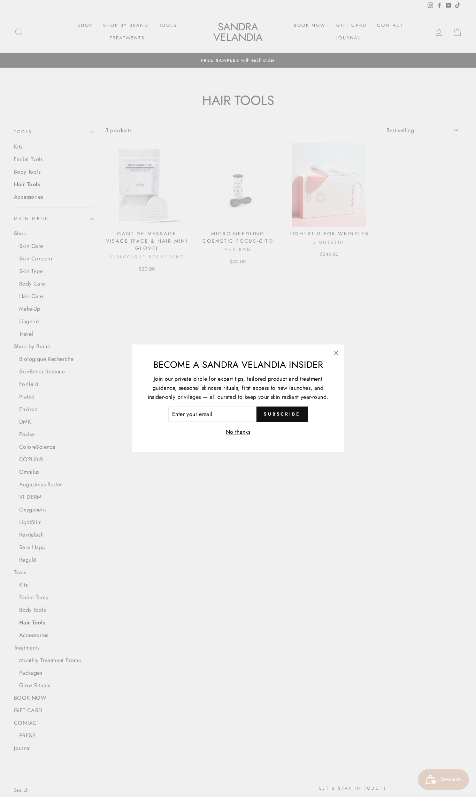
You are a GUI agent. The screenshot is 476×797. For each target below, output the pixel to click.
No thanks (238, 432)
